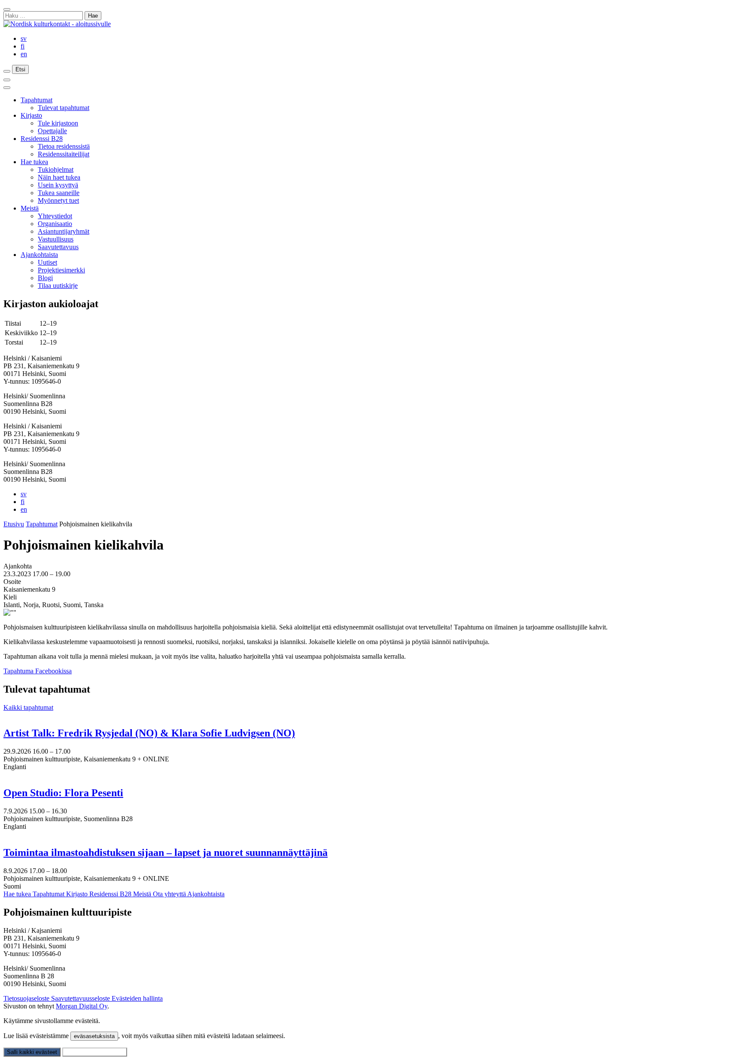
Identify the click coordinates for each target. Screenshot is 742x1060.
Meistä (30, 208)
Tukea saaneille (58, 192)
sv (24, 38)
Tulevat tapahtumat (63, 107)
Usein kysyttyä (58, 185)
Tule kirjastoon (58, 123)
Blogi (45, 277)
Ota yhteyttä (170, 894)
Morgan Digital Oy (81, 1006)
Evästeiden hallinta (137, 998)
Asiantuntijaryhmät (63, 231)
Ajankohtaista (39, 254)
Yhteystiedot (55, 216)
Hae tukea (34, 161)
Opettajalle (52, 130)
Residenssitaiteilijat (63, 154)
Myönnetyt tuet (58, 200)
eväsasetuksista (94, 1036)
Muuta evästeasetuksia (95, 1052)
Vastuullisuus (55, 239)
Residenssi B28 (42, 138)
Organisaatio (55, 223)
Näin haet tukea (59, 177)
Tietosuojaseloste (27, 998)
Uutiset (47, 262)
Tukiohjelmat (55, 169)
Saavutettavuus (58, 246)
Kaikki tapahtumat (28, 707)
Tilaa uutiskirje (58, 285)
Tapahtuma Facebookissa (37, 671)
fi (22, 46)
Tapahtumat (36, 100)
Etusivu (13, 524)
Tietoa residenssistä (64, 146)
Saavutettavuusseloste (81, 998)
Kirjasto (31, 115)
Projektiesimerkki (61, 270)
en (24, 54)
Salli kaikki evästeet (32, 1052)
